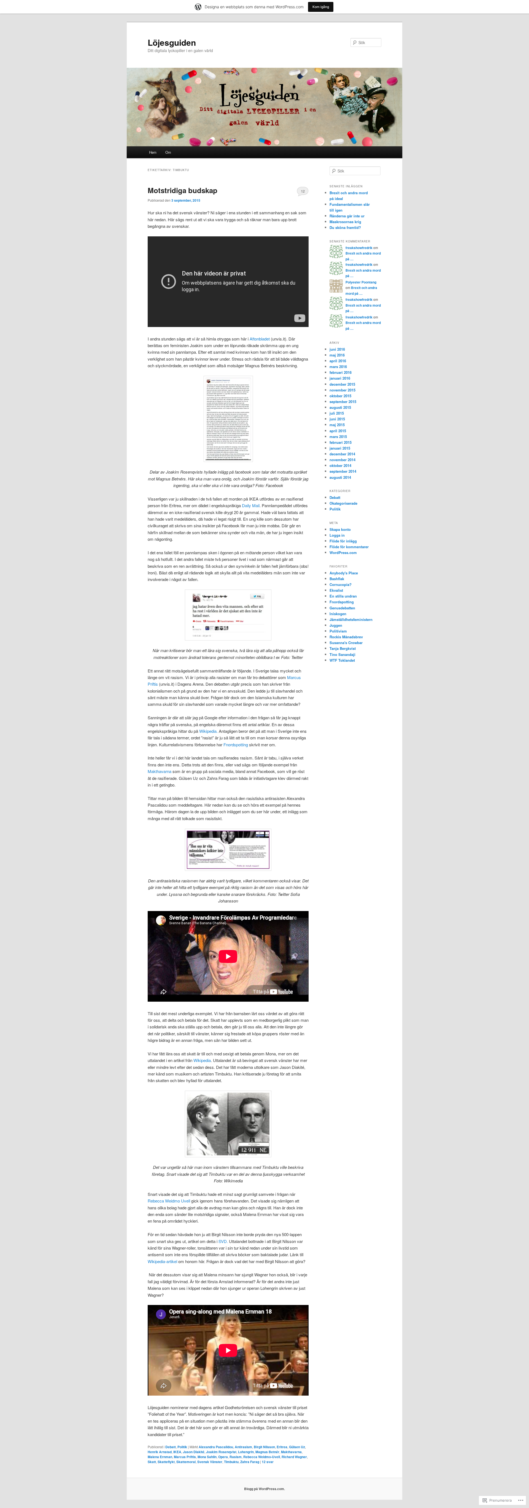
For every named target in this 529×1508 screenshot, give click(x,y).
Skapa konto (340, 529)
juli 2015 (337, 413)
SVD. (223, 1241)
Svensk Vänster (209, 1461)
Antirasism (243, 1446)
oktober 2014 (340, 465)
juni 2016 (337, 349)
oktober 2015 (340, 395)
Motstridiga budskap (182, 190)
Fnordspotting (235, 744)
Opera (223, 1456)
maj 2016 (337, 355)
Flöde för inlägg (343, 541)
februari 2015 (341, 442)
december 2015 (342, 384)
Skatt (152, 1461)
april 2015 (338, 430)
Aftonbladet (260, 339)
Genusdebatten (342, 607)
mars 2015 (338, 436)
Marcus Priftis (185, 1456)
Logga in (337, 535)
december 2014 (342, 453)
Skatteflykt (166, 1461)
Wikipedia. (208, 731)
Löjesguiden (172, 42)
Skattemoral (186, 1461)
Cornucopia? (341, 584)
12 (303, 191)
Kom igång (320, 7)
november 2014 (342, 459)
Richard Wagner (294, 1456)
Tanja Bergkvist (343, 648)
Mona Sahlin (207, 1456)
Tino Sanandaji (342, 654)
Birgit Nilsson (264, 1446)
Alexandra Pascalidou (216, 1446)
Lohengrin (246, 1451)
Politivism (338, 631)
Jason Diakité (193, 1451)
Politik (182, 1446)
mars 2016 (338, 366)
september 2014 (343, 471)
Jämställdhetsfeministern (351, 619)
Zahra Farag (249, 1461)
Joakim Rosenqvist (221, 1451)
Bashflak (337, 578)
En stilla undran (343, 596)
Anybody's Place (344, 572)
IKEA (177, 1451)
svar (268, 1461)
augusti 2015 (340, 407)
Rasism (236, 1456)
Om (168, 152)
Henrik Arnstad (160, 1451)
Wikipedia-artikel (162, 1261)
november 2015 (342, 390)
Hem (152, 152)
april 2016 (338, 360)
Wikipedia (202, 1060)
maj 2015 (337, 424)
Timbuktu (231, 1461)
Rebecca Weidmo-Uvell (261, 1456)
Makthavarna (159, 771)
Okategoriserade (343, 503)
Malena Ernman (160, 1456)
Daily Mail (251, 505)
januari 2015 (340, 448)
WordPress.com (343, 552)
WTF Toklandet (342, 660)
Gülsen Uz (297, 1446)
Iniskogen (338, 613)
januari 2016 (340, 378)
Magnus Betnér (267, 1451)
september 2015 (343, 401)
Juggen (336, 625)
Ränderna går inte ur (347, 215)
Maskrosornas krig (345, 221)
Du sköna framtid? (345, 227)
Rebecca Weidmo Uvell (169, 1201)
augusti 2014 (340, 477)
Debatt (170, 1446)
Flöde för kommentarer (349, 546)
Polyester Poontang (361, 282)
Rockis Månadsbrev (346, 636)
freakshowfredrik (359, 247)
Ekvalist (336, 590)
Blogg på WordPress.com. (264, 1488)
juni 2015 (337, 418)
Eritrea (282, 1446)
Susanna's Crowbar (346, 642)
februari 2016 (341, 372)
